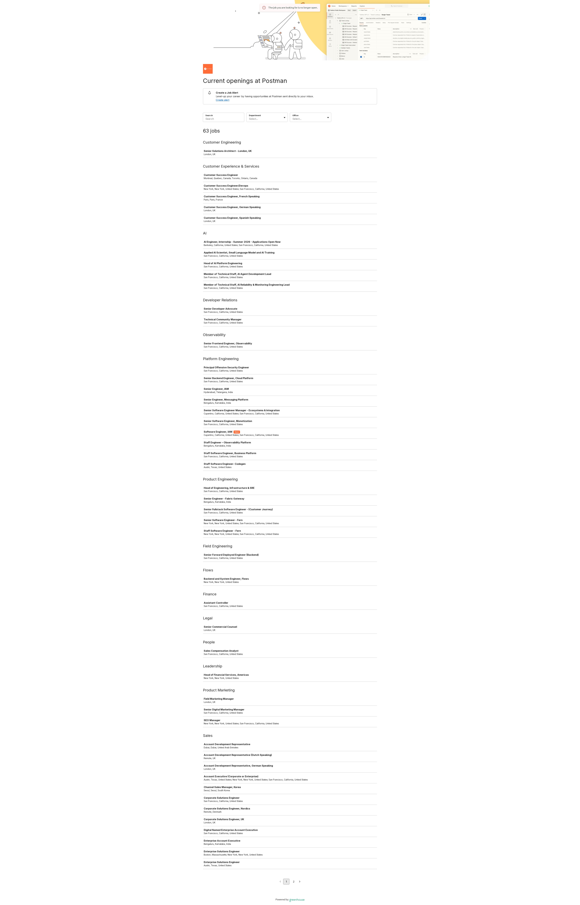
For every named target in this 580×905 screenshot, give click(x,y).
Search (209, 115)
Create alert (222, 99)
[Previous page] (280, 882)
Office (295, 115)
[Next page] (299, 882)
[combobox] (249, 118)
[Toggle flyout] (284, 117)
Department (255, 115)
